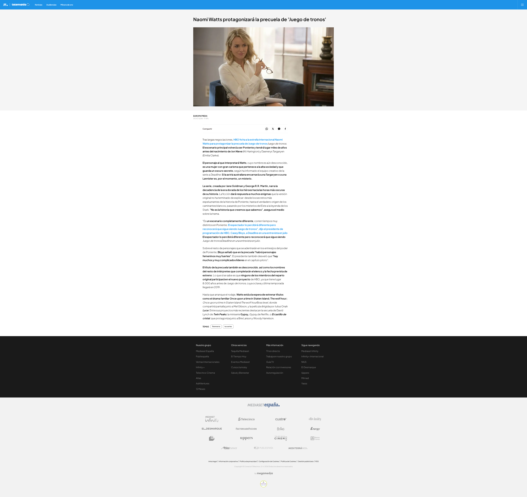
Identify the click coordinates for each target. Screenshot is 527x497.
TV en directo (273, 351)
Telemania (216, 326)
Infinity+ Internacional (312, 356)
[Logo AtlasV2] (229, 448)
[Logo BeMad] (212, 438)
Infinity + (200, 367)
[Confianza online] (263, 486)
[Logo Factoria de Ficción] (246, 428)
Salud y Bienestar (240, 372)
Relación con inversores (278, 367)
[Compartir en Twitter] (272, 128)
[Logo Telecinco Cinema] (280, 438)
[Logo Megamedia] (265, 473)
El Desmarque (308, 367)
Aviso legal (212, 461)
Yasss (304, 383)
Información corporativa (228, 461)
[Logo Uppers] (246, 438)
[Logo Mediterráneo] (298, 448)
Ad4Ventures (202, 383)
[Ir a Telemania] (20, 4)
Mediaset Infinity (309, 351)
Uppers (305, 372)
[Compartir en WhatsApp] (266, 128)
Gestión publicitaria (305, 461)
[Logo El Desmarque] (212, 429)
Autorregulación (274, 372)
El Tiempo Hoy (238, 356)
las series (228, 326)
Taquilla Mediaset (240, 351)
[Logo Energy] (315, 428)
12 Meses (200, 388)
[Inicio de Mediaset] (5, 4)
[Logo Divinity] (315, 419)
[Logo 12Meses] (315, 438)
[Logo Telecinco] (246, 419)
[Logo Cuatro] (280, 419)
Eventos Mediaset (240, 361)
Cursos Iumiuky (239, 367)
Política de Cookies (288, 461)
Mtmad (305, 378)
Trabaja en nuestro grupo (279, 356)
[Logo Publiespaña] (263, 448)
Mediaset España (205, 351)
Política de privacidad (248, 461)
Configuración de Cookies (269, 461)
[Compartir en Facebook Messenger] (279, 128)
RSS (317, 461)
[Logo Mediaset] (263, 406)
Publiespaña (202, 356)
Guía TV (270, 361)
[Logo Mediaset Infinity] (211, 419)
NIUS (303, 361)
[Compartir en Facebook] (285, 128)
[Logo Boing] (280, 428)
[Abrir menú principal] (522, 4)
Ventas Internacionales (207, 361)
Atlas (198, 378)
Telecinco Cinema (205, 372)
